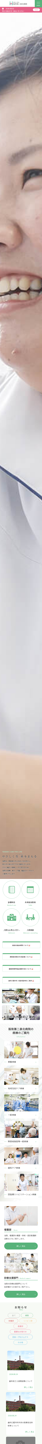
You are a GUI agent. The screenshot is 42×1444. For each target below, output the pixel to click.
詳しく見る (21, 1246)
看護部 (20, 1326)
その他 (20, 1342)
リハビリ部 (27, 1321)
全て (14, 1315)
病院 (27, 1315)
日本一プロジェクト (20, 1337)
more (36, 10)
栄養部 (11, 1321)
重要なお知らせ (20, 1331)
